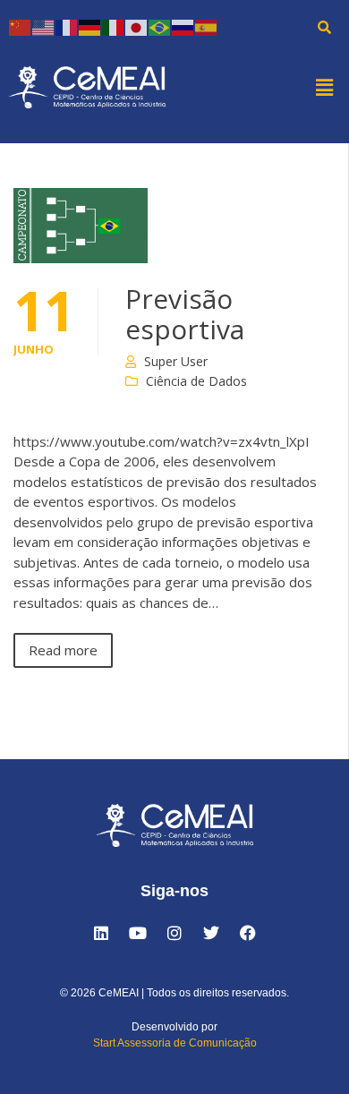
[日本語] (137, 26)
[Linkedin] (101, 933)
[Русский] (183, 26)
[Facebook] (248, 933)
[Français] (67, 26)
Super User (176, 361)
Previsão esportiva (184, 313)
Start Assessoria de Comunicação (175, 1043)
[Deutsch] (90, 26)
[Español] (206, 26)
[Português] (160, 26)
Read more (63, 650)
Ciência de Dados (196, 380)
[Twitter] (211, 933)
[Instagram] (174, 933)
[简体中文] (20, 26)
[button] (325, 87)
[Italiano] (113, 26)
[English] (43, 26)
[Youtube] (138, 933)
